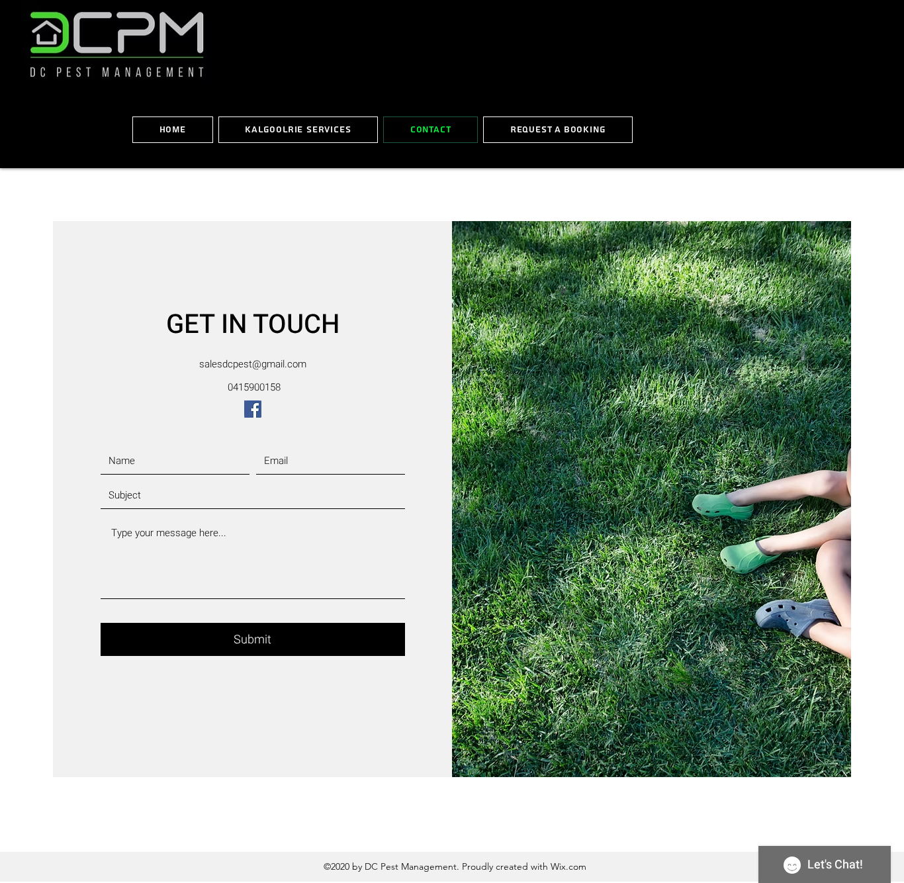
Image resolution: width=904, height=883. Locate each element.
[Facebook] (252, 409)
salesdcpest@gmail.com (252, 364)
